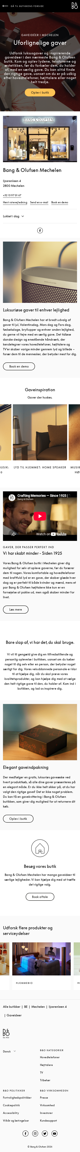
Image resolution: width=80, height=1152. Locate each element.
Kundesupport (58, 1120)
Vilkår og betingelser (21, 1120)
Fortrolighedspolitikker (21, 1097)
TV (55, 1072)
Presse (58, 1097)
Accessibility (21, 1112)
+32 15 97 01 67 (12, 195)
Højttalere (58, 1064)
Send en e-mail (39, 202)
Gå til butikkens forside (27, 6)
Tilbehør (58, 1080)
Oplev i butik (43, 93)
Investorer (58, 1112)
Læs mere (18, 610)
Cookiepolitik (21, 1105)
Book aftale (43, 897)
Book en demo (59, 202)
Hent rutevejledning (15, 202)
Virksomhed (58, 1105)
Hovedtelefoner (58, 1057)
